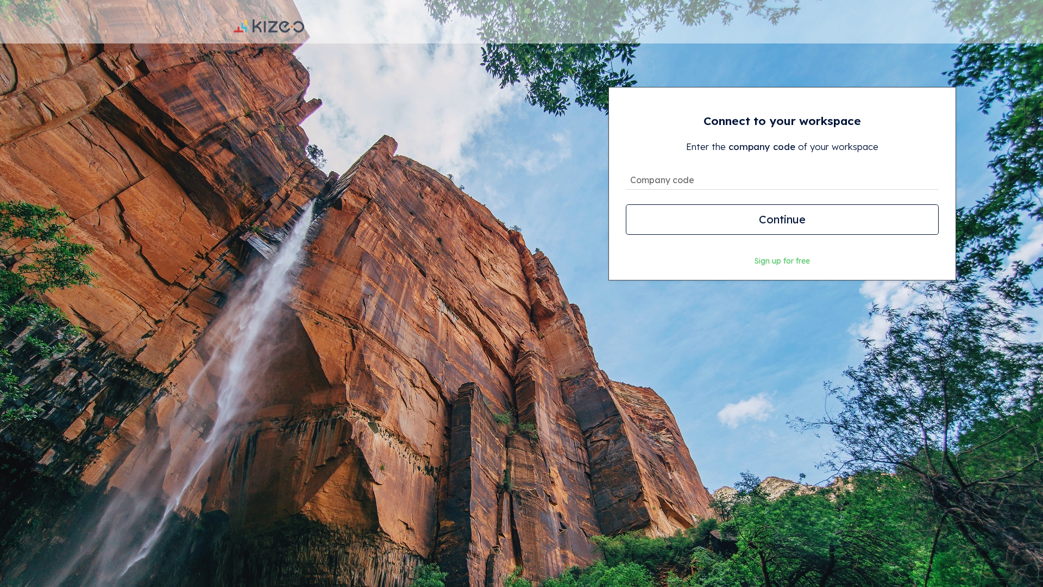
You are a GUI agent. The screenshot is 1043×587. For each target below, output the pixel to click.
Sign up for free (782, 261)
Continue (782, 219)
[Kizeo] (269, 21)
